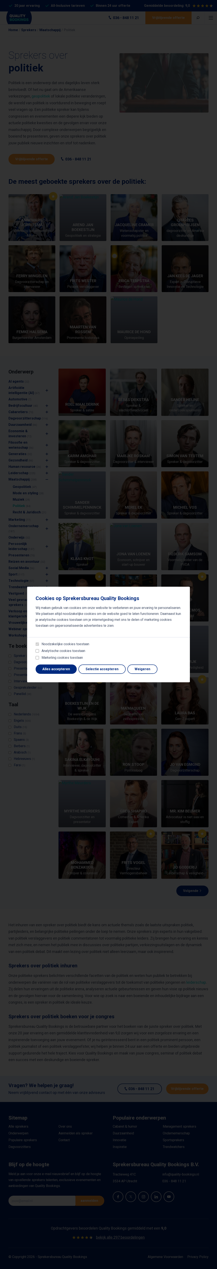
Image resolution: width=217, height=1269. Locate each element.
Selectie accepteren (102, 669)
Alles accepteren (56, 669)
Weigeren (142, 669)
